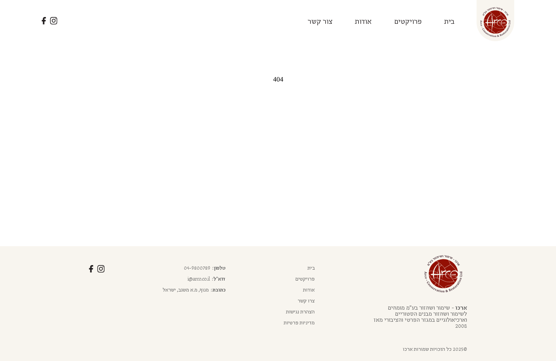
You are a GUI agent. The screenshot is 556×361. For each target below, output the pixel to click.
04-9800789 (197, 267)
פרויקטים (408, 20)
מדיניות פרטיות (299, 322)
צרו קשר (306, 300)
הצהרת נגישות (300, 311)
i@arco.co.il (199, 278)
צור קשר (320, 20)
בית (449, 20)
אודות (363, 20)
